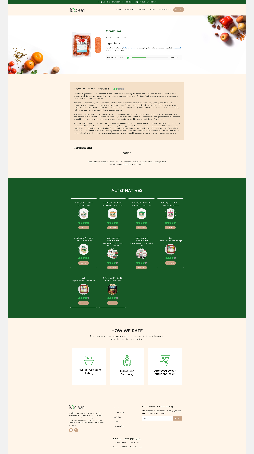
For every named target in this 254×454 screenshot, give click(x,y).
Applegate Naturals (83, 202)
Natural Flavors (129, 48)
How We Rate (165, 10)
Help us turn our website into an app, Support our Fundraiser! (127, 2)
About (152, 10)
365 (170, 238)
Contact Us (119, 426)
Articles (142, 10)
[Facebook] (71, 430)
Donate (178, 10)
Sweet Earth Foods (112, 278)
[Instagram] (76, 430)
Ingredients (130, 10)
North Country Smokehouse (113, 239)
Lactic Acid (176, 48)
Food (118, 10)
